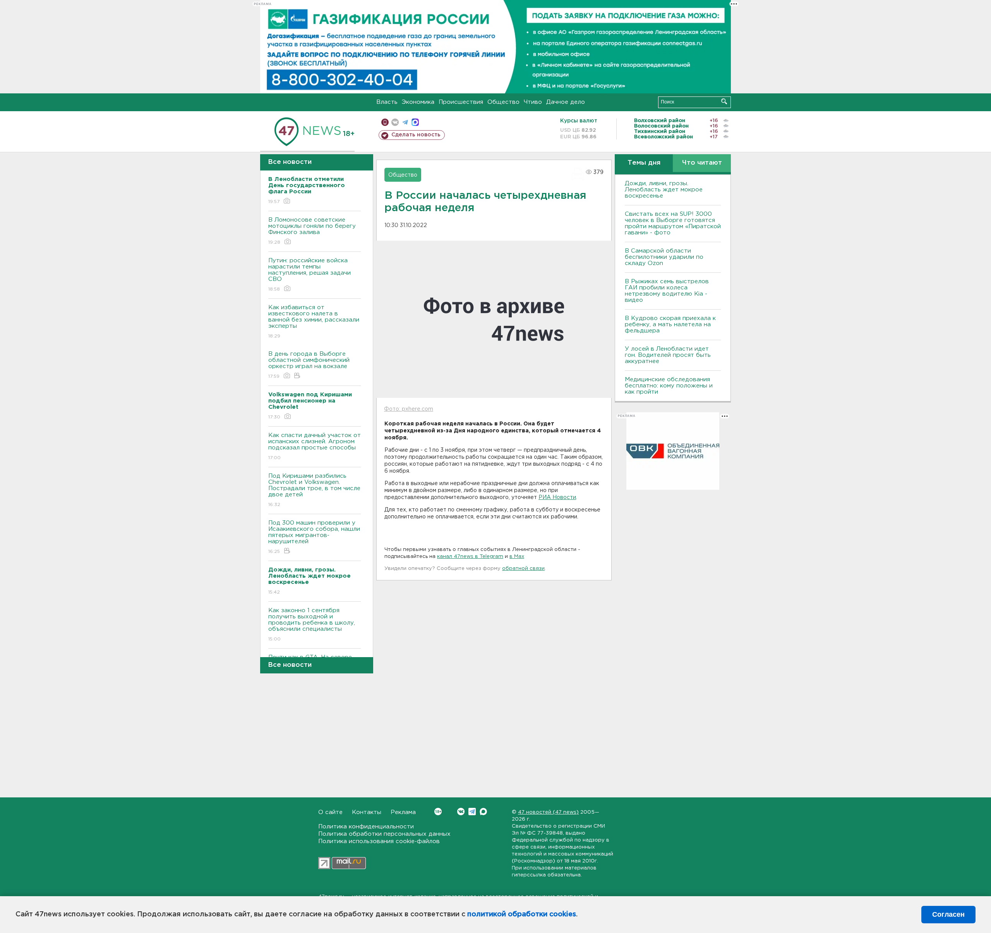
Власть (387, 102)
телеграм (405, 122)
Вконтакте (461, 811)
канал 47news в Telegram (470, 556)
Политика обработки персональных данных (384, 834)
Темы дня (644, 163)
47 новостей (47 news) (548, 812)
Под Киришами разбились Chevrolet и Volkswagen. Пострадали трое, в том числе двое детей (314, 490)
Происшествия (461, 102)
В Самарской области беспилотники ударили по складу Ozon (664, 257)
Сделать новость (416, 135)
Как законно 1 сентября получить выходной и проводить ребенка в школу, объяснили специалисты (311, 624)
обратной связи (523, 568)
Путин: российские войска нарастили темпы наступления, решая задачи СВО (309, 274)
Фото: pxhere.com (408, 409)
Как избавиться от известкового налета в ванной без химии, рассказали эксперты (313, 321)
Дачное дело (565, 102)
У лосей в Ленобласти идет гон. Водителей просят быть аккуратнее (668, 355)
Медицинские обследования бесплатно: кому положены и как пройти (669, 385)
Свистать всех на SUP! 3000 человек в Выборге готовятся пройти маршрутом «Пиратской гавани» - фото (673, 223)
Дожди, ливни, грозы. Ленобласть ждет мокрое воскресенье (664, 189)
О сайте (330, 812)
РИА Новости (557, 497)
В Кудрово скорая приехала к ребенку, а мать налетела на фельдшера (670, 324)
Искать (724, 101)
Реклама (403, 812)
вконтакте (395, 122)
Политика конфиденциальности (366, 826)
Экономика (418, 102)
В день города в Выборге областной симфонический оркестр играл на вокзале (309, 365)
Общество (503, 102)
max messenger (415, 122)
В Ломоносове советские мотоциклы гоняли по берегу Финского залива (312, 230)
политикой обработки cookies (521, 914)
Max (483, 811)
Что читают (702, 163)
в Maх (516, 556)
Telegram (472, 811)
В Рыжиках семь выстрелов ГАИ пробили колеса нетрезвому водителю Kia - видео (667, 291)
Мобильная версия (385, 122)
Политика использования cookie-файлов (379, 841)
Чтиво (533, 102)
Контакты (366, 812)
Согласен (948, 914)
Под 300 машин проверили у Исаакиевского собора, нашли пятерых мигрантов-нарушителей (314, 537)
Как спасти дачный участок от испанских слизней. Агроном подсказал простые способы (314, 446)
